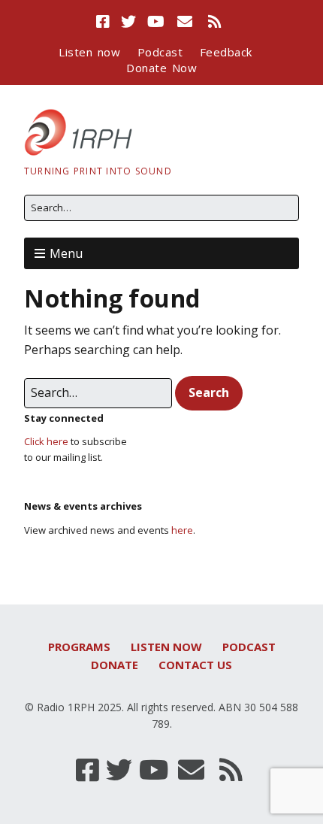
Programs (79, 646)
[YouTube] (156, 21)
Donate (114, 664)
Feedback (226, 51)
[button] (209, 393)
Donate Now (161, 67)
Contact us (195, 664)
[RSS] (214, 21)
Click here (46, 441)
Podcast (160, 51)
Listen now (89, 51)
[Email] (185, 21)
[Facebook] (104, 21)
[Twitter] (129, 21)
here (182, 530)
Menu (66, 253)
